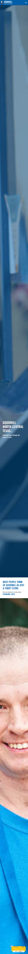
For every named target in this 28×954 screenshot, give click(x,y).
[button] (26, 2)
